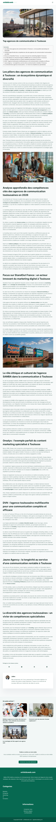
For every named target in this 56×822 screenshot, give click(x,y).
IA (3, 797)
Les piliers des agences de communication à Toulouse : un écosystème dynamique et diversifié (27, 49)
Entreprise (5, 793)
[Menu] (52, 2)
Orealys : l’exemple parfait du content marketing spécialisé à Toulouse (23, 59)
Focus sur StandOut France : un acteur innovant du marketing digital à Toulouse (25, 56)
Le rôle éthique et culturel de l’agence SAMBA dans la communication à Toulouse (26, 57)
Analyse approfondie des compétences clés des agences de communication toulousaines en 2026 (28, 53)
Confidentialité (28, 813)
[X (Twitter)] (21, 667)
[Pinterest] (34, 667)
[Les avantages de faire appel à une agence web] (15, 732)
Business (5, 791)
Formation (5, 798)
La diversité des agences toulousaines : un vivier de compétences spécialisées (25, 64)
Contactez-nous (28, 809)
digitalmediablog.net (37, 819)
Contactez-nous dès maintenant (28, 762)
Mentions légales (28, 811)
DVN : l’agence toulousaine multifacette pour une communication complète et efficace (27, 61)
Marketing (5, 795)
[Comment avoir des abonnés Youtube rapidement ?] (41, 710)
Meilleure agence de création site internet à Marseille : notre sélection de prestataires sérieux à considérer (14, 720)
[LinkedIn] (47, 667)
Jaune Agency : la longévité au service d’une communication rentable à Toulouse (26, 63)
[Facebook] (9, 667)
